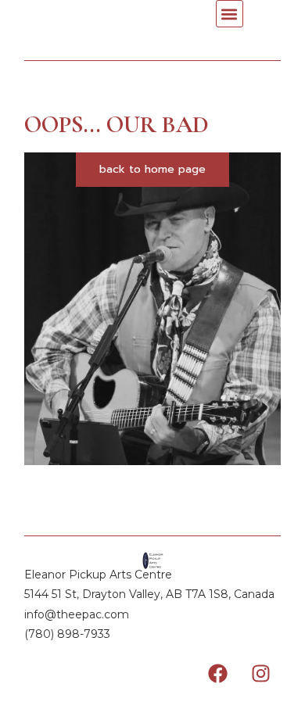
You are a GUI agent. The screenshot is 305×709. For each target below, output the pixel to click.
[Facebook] (218, 673)
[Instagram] (261, 673)
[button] (229, 13)
